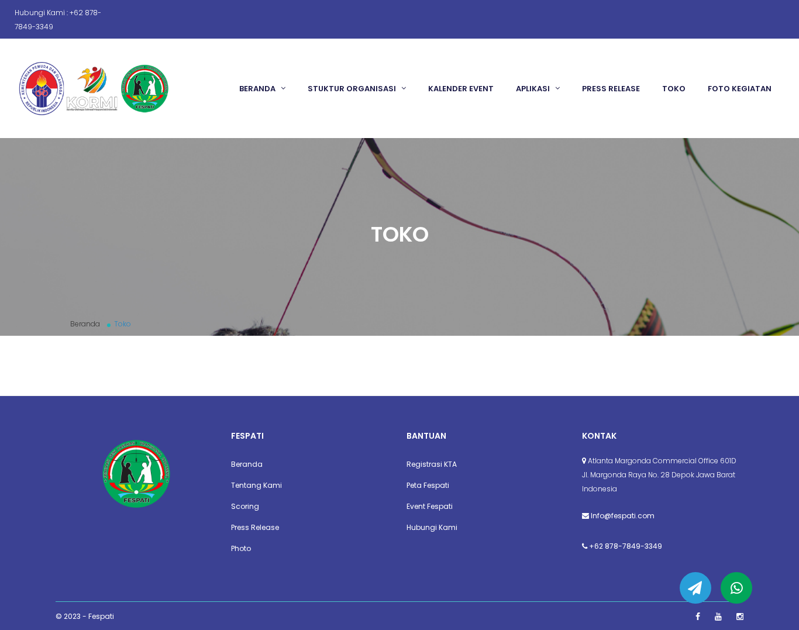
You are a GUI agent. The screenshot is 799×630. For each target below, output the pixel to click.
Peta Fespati (428, 485)
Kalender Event (461, 88)
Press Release (611, 88)
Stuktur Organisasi (353, 88)
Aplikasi (534, 88)
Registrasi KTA (432, 464)
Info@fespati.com (623, 516)
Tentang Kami (256, 485)
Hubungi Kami (432, 527)
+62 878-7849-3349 (625, 546)
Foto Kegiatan (740, 88)
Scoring (245, 506)
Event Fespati (430, 506)
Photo (241, 548)
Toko (674, 88)
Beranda (258, 88)
